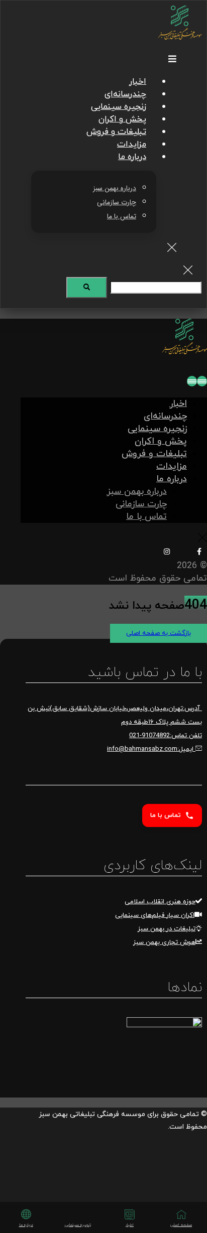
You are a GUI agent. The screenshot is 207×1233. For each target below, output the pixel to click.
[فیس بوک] (199, 551)
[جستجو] (86, 287)
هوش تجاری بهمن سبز (164, 942)
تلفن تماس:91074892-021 (165, 735)
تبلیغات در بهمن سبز (166, 928)
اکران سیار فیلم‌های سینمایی (154, 915)
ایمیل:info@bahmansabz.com (151, 749)
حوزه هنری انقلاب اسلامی (160, 901)
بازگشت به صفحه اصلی (158, 633)
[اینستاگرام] (167, 551)
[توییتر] (183, 552)
